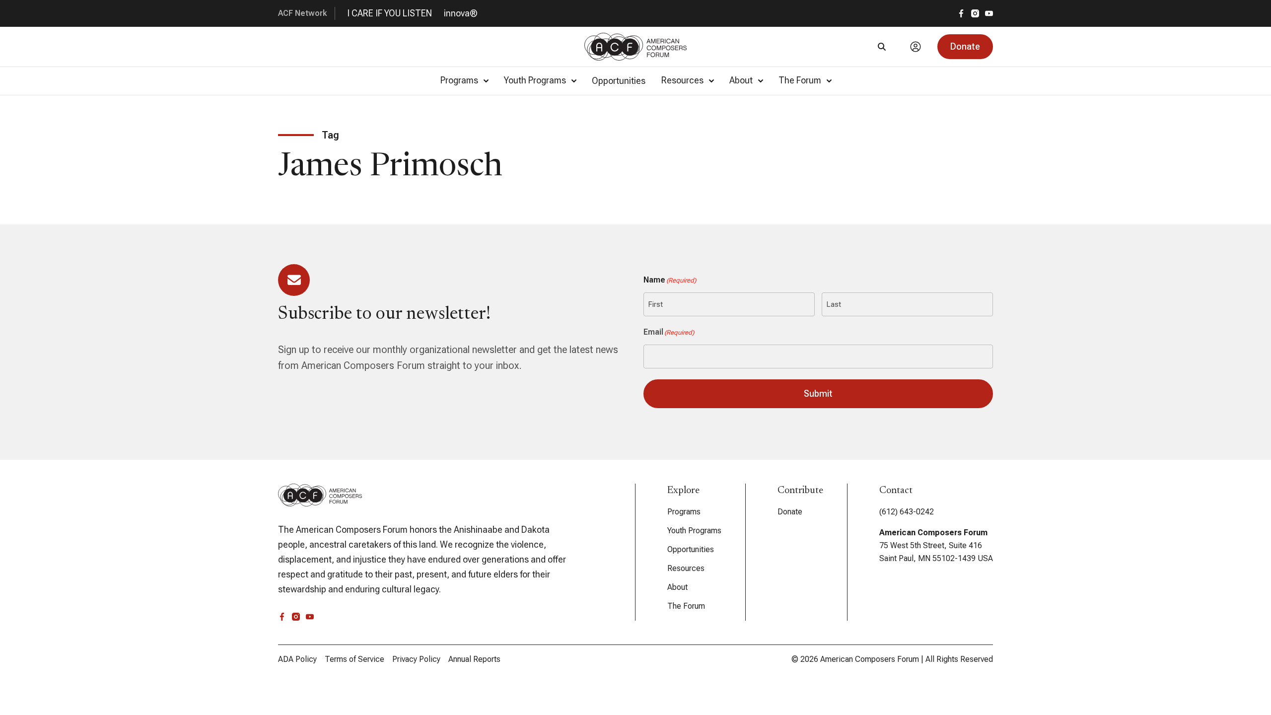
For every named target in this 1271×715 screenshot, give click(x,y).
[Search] (882, 47)
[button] (965, 46)
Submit (818, 393)
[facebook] (961, 13)
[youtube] (989, 13)
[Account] (915, 47)
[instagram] (975, 13)
